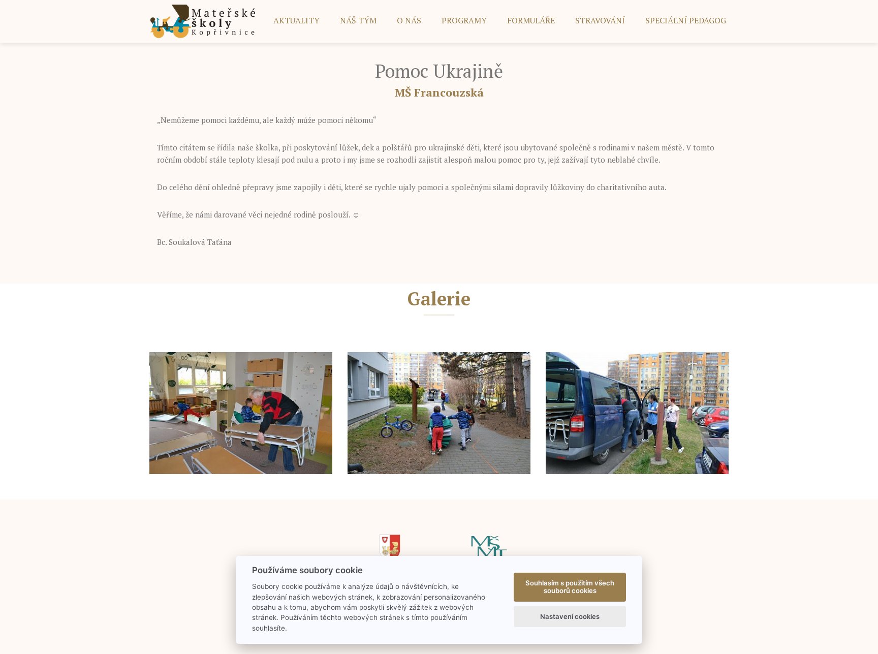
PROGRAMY (464, 20)
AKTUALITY (296, 20)
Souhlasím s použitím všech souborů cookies (569, 587)
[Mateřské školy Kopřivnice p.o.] (203, 20)
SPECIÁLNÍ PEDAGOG (685, 20)
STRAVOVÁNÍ (600, 20)
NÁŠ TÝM (358, 20)
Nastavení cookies (570, 616)
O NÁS (409, 20)
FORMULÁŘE (531, 20)
